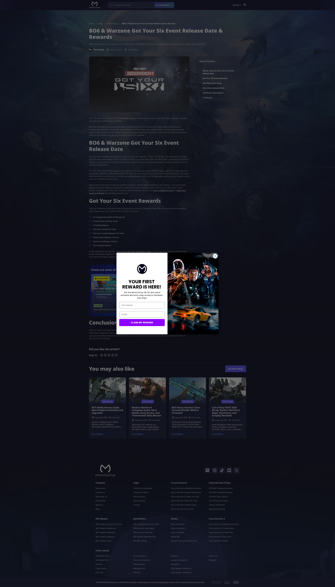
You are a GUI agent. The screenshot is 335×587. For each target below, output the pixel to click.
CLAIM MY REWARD (142, 322)
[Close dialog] (215, 256)
